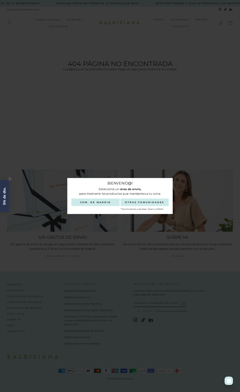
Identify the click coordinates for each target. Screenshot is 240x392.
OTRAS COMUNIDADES (144, 202)
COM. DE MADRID (95, 202)
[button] (4, 196)
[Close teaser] (10, 179)
